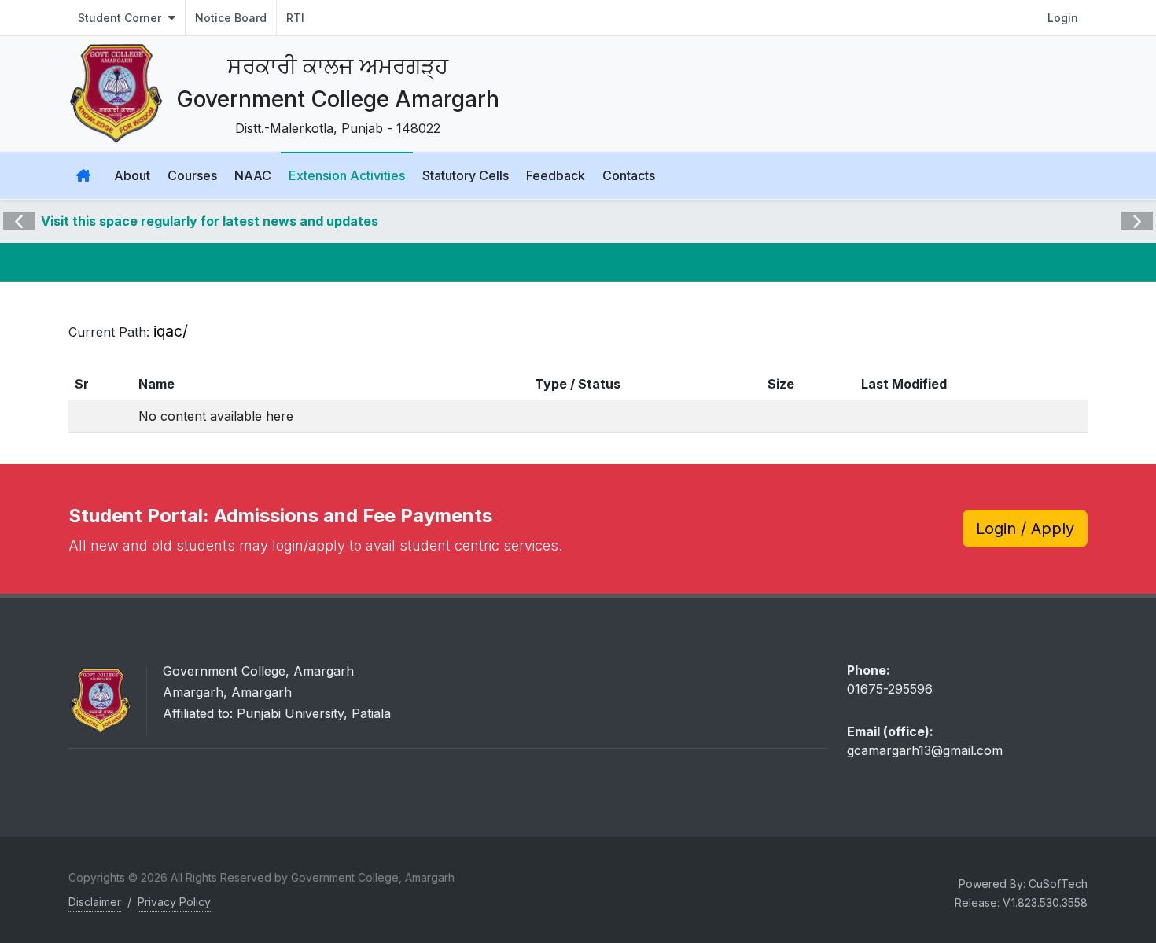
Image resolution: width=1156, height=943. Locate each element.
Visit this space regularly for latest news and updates (209, 221)
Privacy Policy (174, 901)
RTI (295, 17)
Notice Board (231, 17)
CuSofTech (1058, 883)
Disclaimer (94, 901)
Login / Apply (1025, 528)
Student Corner (121, 17)
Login (1062, 17)
